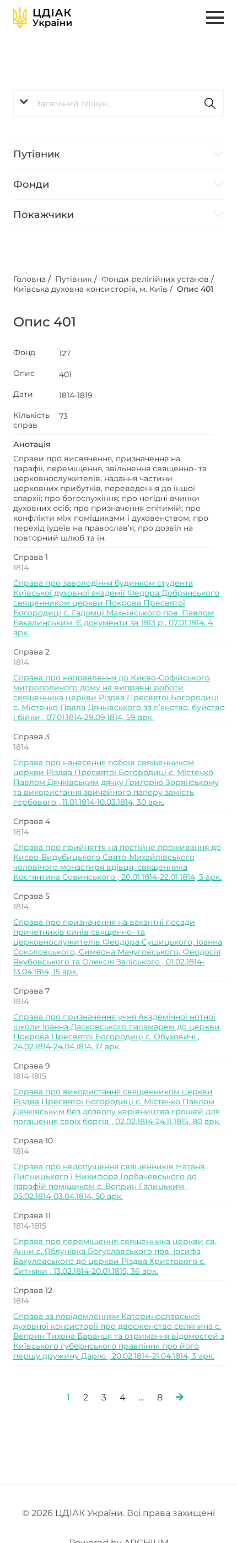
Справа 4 (31, 821)
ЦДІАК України (89, 1513)
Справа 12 (32, 1290)
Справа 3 (31, 736)
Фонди (31, 184)
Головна (29, 279)
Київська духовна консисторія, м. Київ (90, 289)
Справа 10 (33, 1141)
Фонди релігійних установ (155, 279)
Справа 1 (30, 557)
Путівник (36, 154)
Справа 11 (32, 1215)
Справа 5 (31, 896)
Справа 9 (31, 1066)
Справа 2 (31, 652)
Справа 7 (31, 991)
